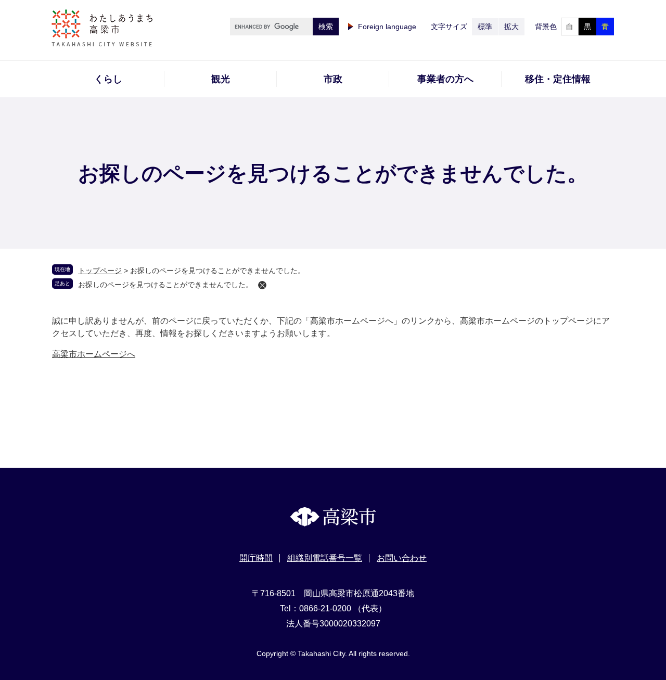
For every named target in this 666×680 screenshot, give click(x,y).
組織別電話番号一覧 (324, 558)
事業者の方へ (445, 79)
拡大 (511, 26)
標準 (485, 26)
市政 (333, 79)
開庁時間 (256, 558)
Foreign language (387, 26)
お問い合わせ (402, 558)
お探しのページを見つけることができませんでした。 (165, 284)
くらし (108, 79)
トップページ (100, 270)
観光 (220, 79)
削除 (262, 285)
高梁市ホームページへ (93, 354)
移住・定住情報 (558, 79)
